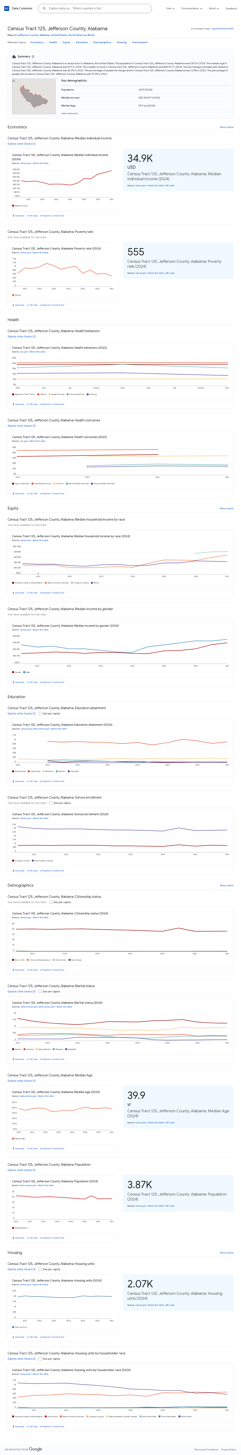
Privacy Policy (228, 1449)
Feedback (231, 8)
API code (34, 216)
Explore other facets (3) (21, 991)
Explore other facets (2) (22, 143)
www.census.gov (69, 113)
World (90, 35)
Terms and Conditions (206, 1449)
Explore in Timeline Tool (53, 216)
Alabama (44, 35)
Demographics (102, 42)
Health (53, 42)
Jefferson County (27, 35)
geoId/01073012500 (222, 28)
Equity (66, 42)
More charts (226, 127)
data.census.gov (41, 729)
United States (59, 35)
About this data (40, 163)
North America (77, 35)
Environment (139, 42)
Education (82, 42)
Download (19, 216)
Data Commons (22, 8)
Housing (122, 42)
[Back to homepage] (6, 8)
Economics (37, 42)
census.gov (25, 163)
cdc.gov (24, 351)
